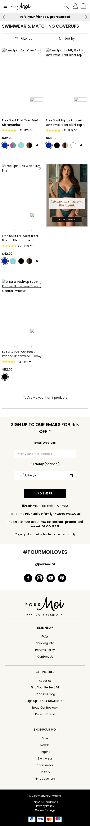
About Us (45, 681)
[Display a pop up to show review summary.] (31, 131)
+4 (36, 145)
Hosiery (45, 772)
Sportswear (45, 765)
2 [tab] (19, 115)
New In (45, 745)
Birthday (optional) (45, 464)
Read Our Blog (45, 694)
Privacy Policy (45, 806)
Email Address (45, 443)
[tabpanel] (23, 79)
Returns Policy (45, 650)
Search (66, 6)
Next (86, 17)
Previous (4, 17)
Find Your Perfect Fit (45, 687)
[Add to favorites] (39, 53)
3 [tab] (23, 115)
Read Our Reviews (45, 708)
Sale (45, 738)
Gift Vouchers (45, 779)
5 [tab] (31, 115)
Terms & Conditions (45, 802)
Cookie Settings (45, 810)
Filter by (26, 39)
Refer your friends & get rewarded (45, 17)
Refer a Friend (45, 714)
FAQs (45, 637)
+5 (36, 261)
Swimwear (45, 759)
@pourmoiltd (45, 564)
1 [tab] (15, 115)
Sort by (69, 39)
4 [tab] (27, 115)
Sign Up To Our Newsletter (45, 701)
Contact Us (45, 657)
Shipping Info (45, 643)
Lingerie (45, 752)
